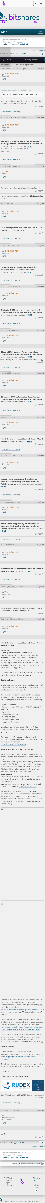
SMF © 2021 (8, 1180)
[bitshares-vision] (5, 176)
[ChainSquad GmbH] (5, 1123)
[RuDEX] (5, 79)
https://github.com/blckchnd (13, 744)
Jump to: (15, 1164)
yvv (6, 591)
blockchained (11, 73)
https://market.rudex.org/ (11, 112)
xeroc (7, 1115)
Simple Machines (8, 1184)
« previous (36, 50)
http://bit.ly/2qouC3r (27, 786)
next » (42, 50)
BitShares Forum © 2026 (37, 1180)
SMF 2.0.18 (8, 1178)
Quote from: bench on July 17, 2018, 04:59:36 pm (16, 90)
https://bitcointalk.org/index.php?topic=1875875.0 (22, 1010)
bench (7, 171)
